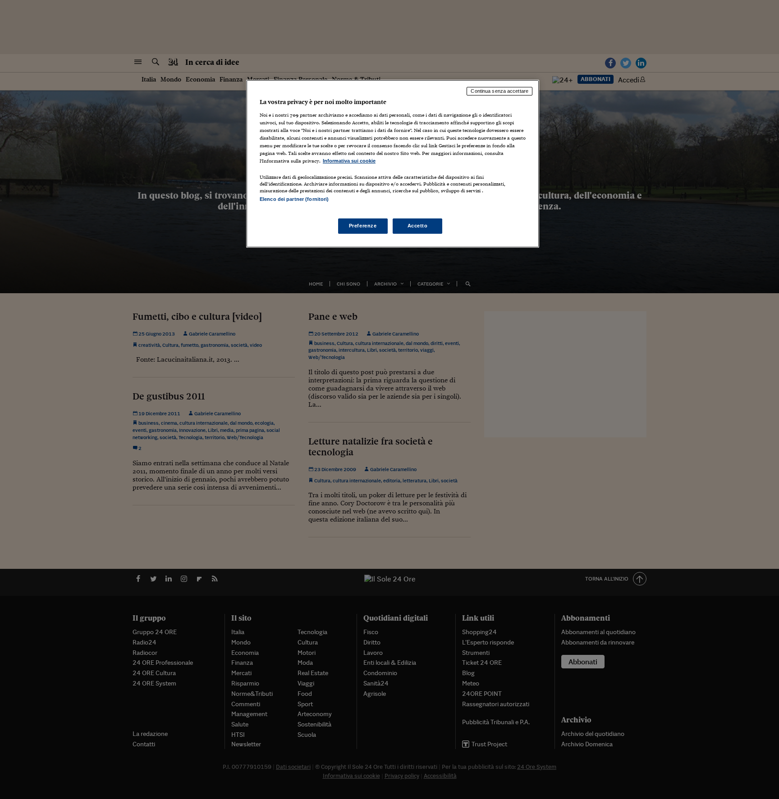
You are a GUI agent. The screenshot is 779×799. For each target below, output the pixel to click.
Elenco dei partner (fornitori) (294, 199)
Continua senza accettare (499, 91)
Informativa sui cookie (349, 160)
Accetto (418, 225)
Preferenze (363, 225)
